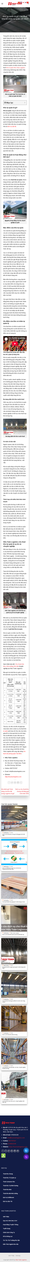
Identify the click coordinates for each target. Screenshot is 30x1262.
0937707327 (12, 1141)
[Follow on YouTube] (17, 1151)
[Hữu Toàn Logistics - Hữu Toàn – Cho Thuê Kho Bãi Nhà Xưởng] (15, 3)
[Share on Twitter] (12, 782)
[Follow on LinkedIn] (14, 1151)
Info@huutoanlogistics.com (16, 1138)
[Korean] (25, 2)
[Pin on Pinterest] (15, 782)
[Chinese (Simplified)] (19, 2)
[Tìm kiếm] (28, 3)
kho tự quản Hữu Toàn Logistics (15, 67)
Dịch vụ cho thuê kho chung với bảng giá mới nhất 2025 (22, 791)
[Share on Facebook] (9, 782)
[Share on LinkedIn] (18, 782)
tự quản (5, 731)
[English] (21, 2)
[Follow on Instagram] (5, 1151)
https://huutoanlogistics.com (18, 1147)
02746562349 (12, 1144)
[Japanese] (23, 2)
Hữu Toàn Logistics (21, 1260)
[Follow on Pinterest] (11, 1151)
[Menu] (2, 4)
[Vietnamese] (28, 2)
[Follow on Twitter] (8, 1151)
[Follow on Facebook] (2, 1151)
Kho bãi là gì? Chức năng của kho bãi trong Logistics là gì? (7, 791)
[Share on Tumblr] (21, 782)
